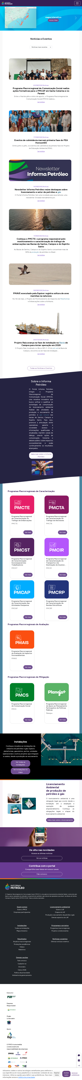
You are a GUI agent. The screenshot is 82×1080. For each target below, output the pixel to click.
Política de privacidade (22, 973)
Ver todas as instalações (20, 763)
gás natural (44, 415)
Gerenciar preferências (75, 1074)
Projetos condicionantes (60, 931)
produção (35, 252)
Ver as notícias (42, 858)
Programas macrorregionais (60, 928)
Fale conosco (42, 874)
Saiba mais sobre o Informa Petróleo (41, 455)
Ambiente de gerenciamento (22, 975)
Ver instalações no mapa (20, 771)
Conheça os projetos (61, 20)
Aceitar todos (66, 1074)
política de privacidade (26, 1077)
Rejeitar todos (57, 1074)
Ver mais (28, 532)
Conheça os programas (46, 19)
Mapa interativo (22, 931)
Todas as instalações (22, 928)
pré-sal (55, 348)
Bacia (62, 342)
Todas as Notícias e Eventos (41, 368)
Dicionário (22, 967)
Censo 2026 (22, 970)
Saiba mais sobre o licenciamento (60, 820)
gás (59, 192)
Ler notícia (41, 102)
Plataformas (65, 299)
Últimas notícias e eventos (60, 941)
